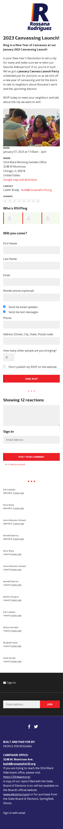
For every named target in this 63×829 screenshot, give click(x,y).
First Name (10, 243)
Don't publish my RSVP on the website (33, 367)
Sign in (11, 682)
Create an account (16, 464)
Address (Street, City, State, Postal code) (28, 334)
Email (6, 275)
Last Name (10, 259)
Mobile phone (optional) (18, 291)
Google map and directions (20, 180)
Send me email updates (23, 307)
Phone (7, 318)
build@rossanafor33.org (36, 190)
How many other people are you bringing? (30, 350)
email (21, 813)
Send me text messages (23, 312)
